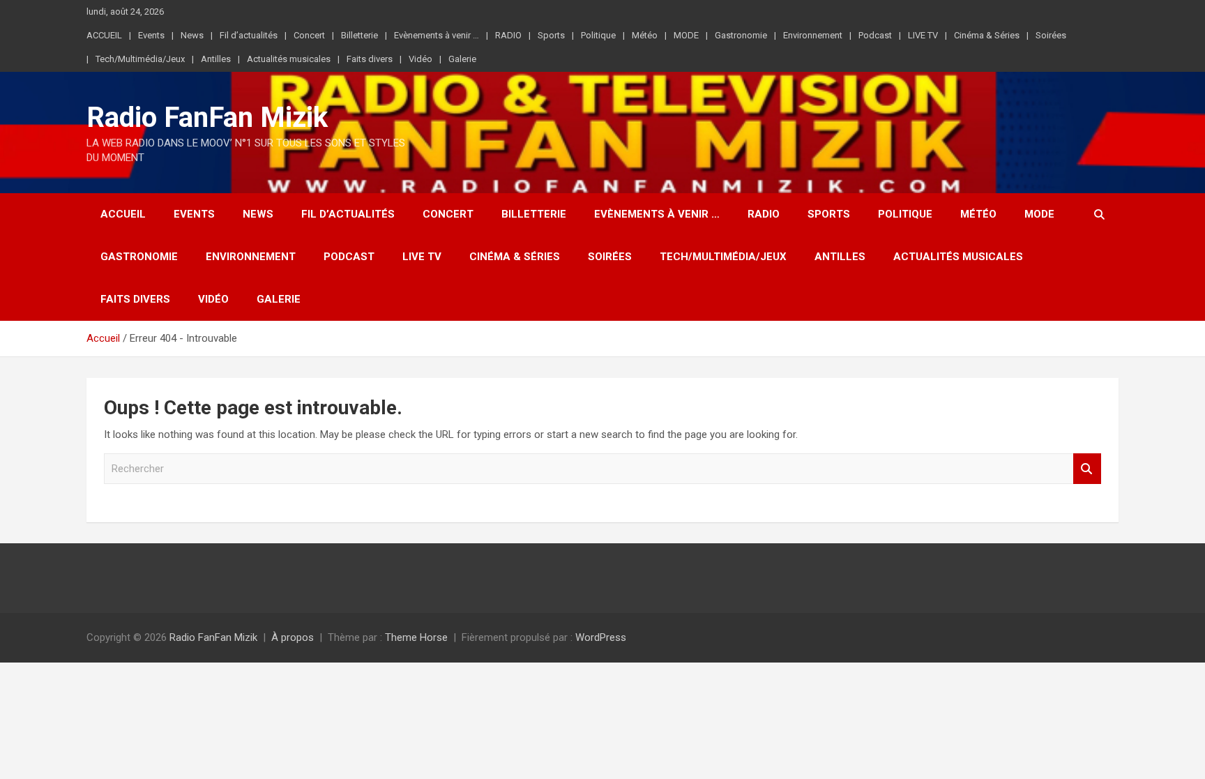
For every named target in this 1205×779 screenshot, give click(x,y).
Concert (309, 35)
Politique (598, 35)
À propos (292, 637)
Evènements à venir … (436, 35)
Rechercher (1087, 469)
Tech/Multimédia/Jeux (140, 59)
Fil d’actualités (249, 35)
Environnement (812, 35)
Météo (645, 35)
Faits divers (370, 59)
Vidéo (420, 59)
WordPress (600, 637)
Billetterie (359, 35)
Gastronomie (741, 35)
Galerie (462, 59)
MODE (686, 35)
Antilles (216, 59)
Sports (551, 35)
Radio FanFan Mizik (207, 117)
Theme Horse (416, 637)
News (192, 35)
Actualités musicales (289, 59)
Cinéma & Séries (987, 35)
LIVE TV (923, 35)
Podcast (875, 35)
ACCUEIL (104, 35)
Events (151, 35)
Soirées (1051, 35)
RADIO (508, 35)
